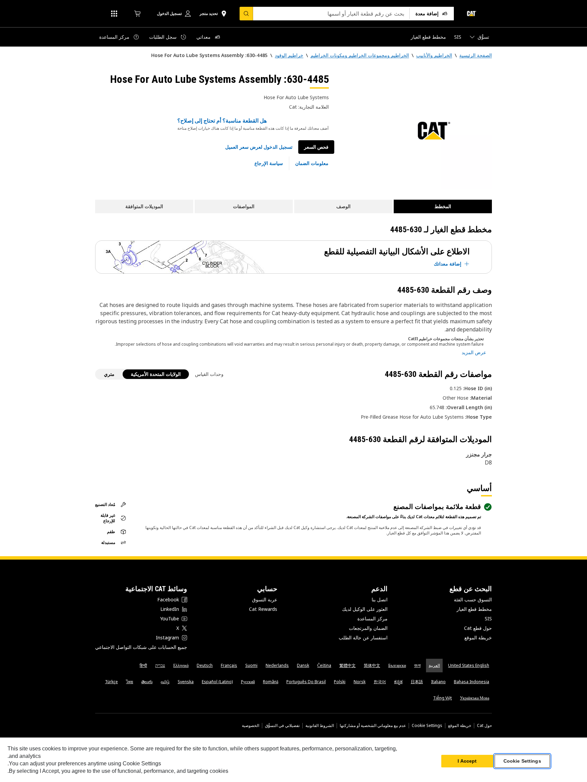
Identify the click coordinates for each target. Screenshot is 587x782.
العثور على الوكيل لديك (365, 609)
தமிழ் (165, 682)
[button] (258, 147)
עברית (160, 665)
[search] (246, 13)
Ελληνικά (181, 665)
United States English (468, 665)
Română (270, 682)
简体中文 (372, 665)
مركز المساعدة (372, 618)
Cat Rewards (263, 609)
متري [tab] (109, 374)
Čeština (324, 665)
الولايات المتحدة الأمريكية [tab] (156, 374)
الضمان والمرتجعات (368, 628)
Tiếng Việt (442, 698)
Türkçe (111, 682)
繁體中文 (347, 665)
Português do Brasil (306, 682)
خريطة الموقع (478, 637)
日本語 (417, 682)
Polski (339, 682)
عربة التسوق (264, 599)
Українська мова (474, 698)
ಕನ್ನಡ (398, 682)
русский (248, 682)
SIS (488, 618)
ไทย (129, 682)
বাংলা (417, 665)
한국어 (380, 682)
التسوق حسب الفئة (473, 599)
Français (229, 665)
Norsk (360, 682)
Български (397, 665)
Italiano (438, 682)
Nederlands (277, 665)
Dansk (303, 665)
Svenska (186, 682)
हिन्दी (143, 665)
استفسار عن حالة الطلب (363, 637)
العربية (434, 665)
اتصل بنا (380, 599)
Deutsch (205, 665)
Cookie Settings (427, 725)
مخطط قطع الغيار (474, 609)
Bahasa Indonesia (471, 682)
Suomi (251, 665)
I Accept (467, 761)
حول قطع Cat (478, 628)
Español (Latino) (217, 682)
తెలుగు (147, 682)
